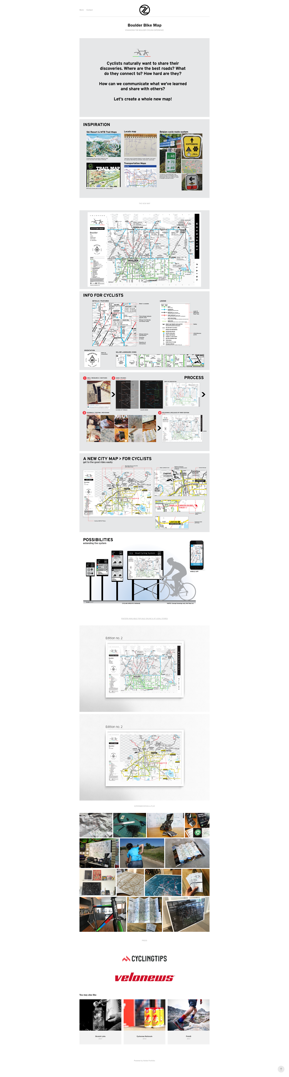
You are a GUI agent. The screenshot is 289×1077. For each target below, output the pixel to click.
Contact (89, 10)
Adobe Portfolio (149, 1061)
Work (81, 10)
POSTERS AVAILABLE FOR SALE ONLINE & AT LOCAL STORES (144, 619)
